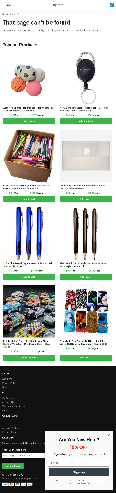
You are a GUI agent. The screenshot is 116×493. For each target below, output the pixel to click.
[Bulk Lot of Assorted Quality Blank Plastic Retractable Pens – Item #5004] (29, 156)
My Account (8, 398)
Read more (29, 121)
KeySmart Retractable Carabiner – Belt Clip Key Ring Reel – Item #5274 (84, 109)
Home (5, 14)
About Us (7, 378)
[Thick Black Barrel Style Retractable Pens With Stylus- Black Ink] (86, 233)
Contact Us (8, 402)
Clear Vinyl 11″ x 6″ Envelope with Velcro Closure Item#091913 (82, 187)
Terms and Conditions (13, 406)
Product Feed (9, 432)
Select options (86, 121)
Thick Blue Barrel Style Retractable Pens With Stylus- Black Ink (28, 265)
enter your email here (15, 449)
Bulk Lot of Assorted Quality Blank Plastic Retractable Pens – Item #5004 (26, 187)
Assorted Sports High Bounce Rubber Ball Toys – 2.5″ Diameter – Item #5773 (29, 109)
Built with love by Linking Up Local (20, 478)
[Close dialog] (109, 434)
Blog (4, 387)
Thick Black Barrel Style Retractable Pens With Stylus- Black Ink (83, 265)
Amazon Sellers (10, 428)
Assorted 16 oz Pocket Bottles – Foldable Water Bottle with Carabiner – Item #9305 (83, 343)
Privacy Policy (9, 383)
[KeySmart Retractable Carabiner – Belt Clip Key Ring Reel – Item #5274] (86, 78)
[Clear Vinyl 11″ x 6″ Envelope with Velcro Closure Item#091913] (86, 156)
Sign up (79, 472)
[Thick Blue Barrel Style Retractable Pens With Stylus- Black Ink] (29, 233)
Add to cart (29, 199)
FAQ (4, 410)
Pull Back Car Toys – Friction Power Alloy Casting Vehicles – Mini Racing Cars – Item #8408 (26, 344)
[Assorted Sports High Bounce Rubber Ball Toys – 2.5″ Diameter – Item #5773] (29, 78)
